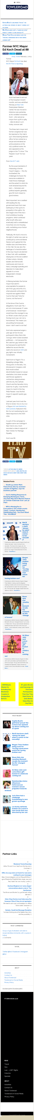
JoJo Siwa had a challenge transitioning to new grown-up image (20, 798)
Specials (7, 1076)
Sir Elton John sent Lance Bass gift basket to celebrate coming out (20, 773)
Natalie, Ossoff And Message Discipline (18, 910)
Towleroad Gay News (17, 7)
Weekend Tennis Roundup (22, 864)
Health (15, 469)
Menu (18, 2)
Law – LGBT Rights (11, 1070)
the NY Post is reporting (14, 64)
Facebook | (17, 952)
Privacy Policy (9, 982)
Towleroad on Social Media (13, 980)
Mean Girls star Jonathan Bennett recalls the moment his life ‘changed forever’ (20, 761)
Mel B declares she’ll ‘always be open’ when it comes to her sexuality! (25, 531)
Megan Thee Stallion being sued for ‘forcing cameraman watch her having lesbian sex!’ (14, 37)
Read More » (12, 551)
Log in (23, 1115)
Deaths (22, 471)
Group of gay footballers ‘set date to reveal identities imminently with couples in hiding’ (17, 933)
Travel (6, 1064)
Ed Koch (17, 61)
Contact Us (8, 975)
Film (5, 1067)
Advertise (7, 973)
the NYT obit (14, 161)
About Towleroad (10, 977)
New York (20, 105)
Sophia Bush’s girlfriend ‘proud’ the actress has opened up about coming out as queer (16, 25)
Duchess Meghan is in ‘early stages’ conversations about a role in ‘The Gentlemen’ (19, 888)
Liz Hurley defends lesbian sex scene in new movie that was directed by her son (20, 809)
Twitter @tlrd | (8, 952)
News (20, 469)
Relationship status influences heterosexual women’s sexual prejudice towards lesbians (16, 785)
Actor (11, 469)
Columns (7, 1073)
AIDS (22, 350)
